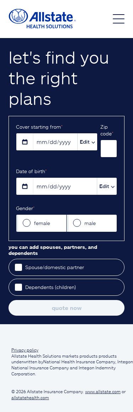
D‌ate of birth (31, 171)
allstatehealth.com (30, 397)
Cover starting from (39, 127)
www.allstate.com (103, 391)
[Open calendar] (24, 141)
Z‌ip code (106, 130)
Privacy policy (24, 349)
